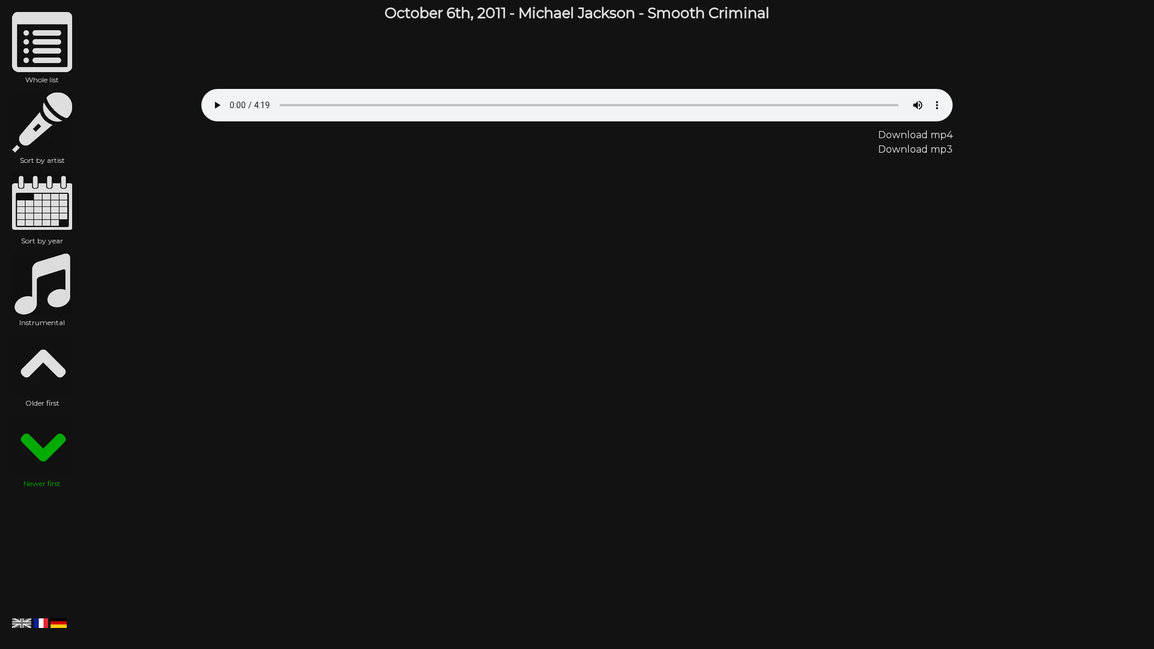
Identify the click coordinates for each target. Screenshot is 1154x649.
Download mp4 (915, 135)
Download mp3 (915, 149)
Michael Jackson (576, 13)
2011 (491, 13)
